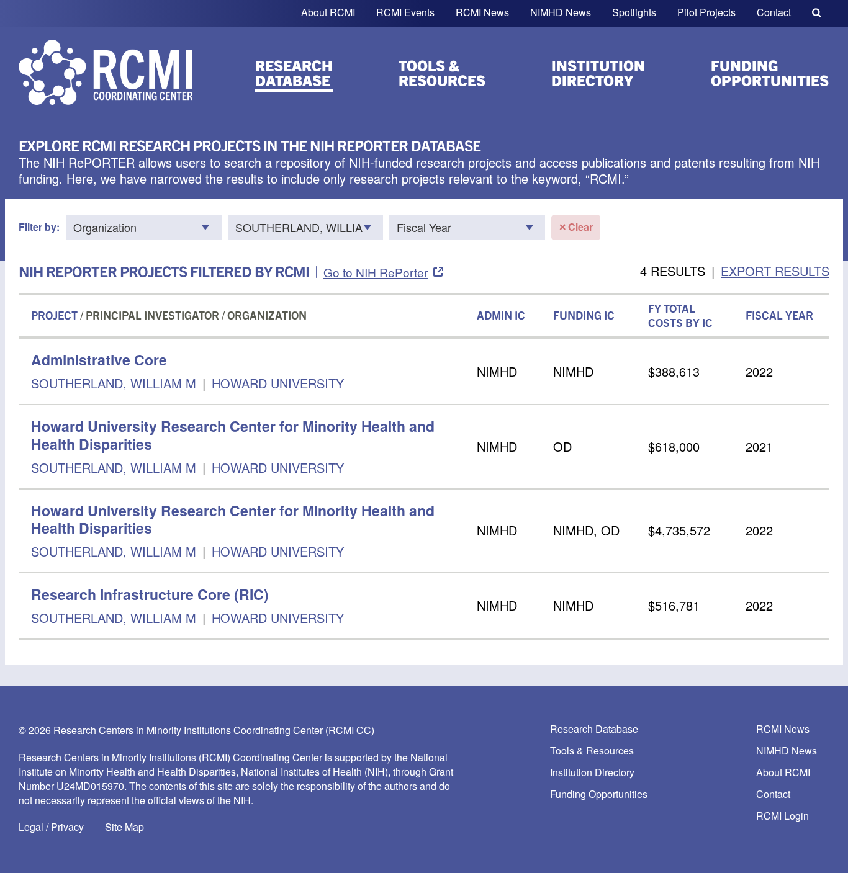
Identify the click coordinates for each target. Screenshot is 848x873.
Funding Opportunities (770, 72)
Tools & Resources (442, 72)
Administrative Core (99, 359)
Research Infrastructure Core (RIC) (150, 594)
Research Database (294, 72)
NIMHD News (560, 12)
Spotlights (634, 12)
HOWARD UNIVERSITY (278, 383)
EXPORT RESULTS (775, 271)
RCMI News (482, 12)
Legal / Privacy (51, 827)
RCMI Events (405, 12)
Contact (774, 12)
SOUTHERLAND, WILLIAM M (113, 383)
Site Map (124, 827)
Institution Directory (598, 72)
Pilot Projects (706, 12)
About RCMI (328, 12)
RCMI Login (782, 816)
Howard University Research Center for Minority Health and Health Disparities (233, 435)
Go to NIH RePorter (375, 272)
